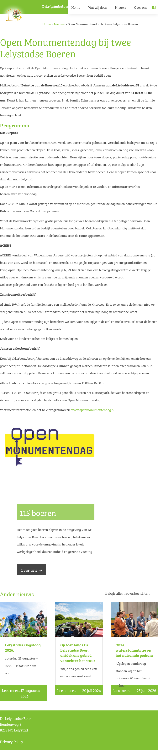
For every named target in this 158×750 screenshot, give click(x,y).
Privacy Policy (11, 741)
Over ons (140, 7)
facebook (155, 10)
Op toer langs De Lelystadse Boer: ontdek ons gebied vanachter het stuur (77, 652)
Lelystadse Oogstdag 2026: (23, 647)
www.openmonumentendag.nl (92, 409)
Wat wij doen (97, 7)
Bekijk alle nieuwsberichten (127, 593)
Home (75, 7)
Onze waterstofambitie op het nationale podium (134, 650)
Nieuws (120, 7)
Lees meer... (11, 690)
